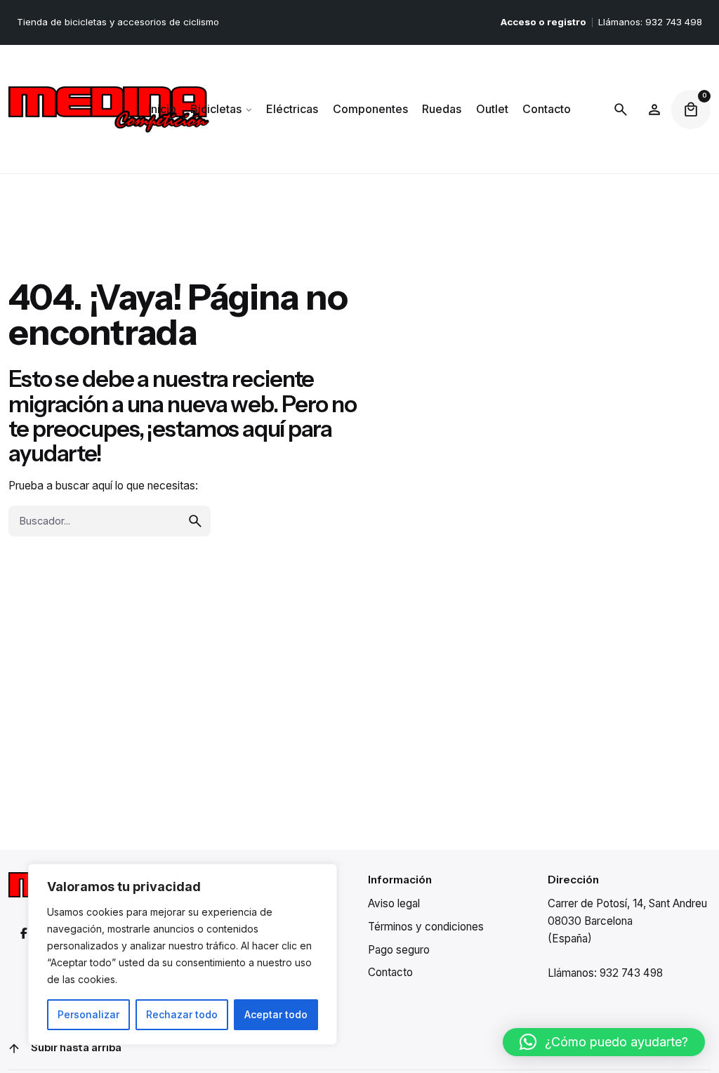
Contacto (390, 972)
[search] (195, 521)
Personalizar (88, 1014)
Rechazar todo (182, 1014)
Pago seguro (399, 949)
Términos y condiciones (426, 926)
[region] (182, 954)
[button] (604, 1042)
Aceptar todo (276, 1014)
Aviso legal (394, 903)
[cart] (691, 109)
